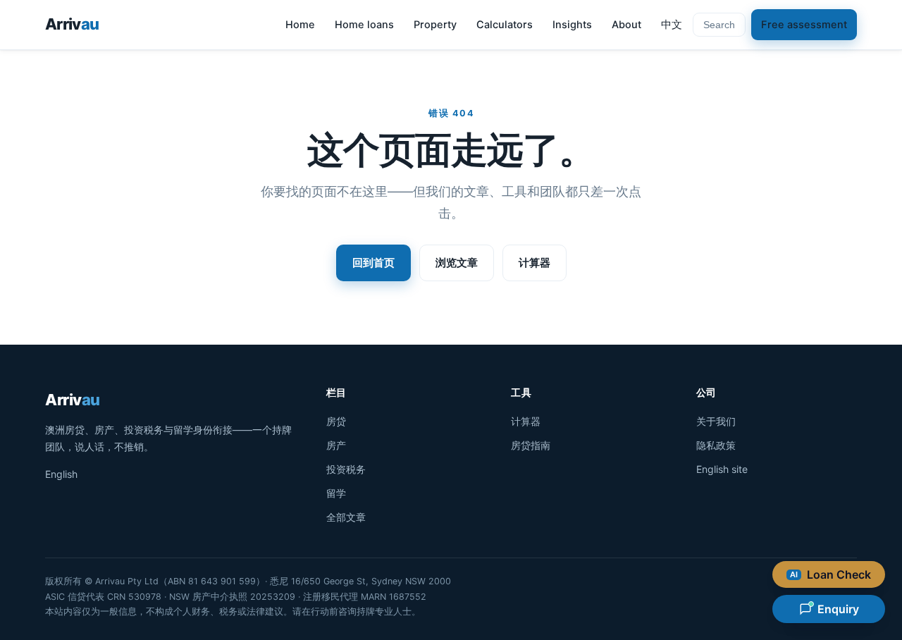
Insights (572, 24)
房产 (336, 445)
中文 (671, 24)
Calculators (504, 24)
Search (719, 24)
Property (435, 24)
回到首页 (373, 262)
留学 (336, 493)
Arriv (72, 24)
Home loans (364, 24)
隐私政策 (716, 445)
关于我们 (716, 421)
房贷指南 (530, 445)
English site (722, 469)
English (61, 474)
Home (300, 24)
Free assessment (804, 24)
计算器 (534, 262)
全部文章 (346, 517)
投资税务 (346, 469)
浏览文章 (456, 262)
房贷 (336, 421)
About (626, 24)
